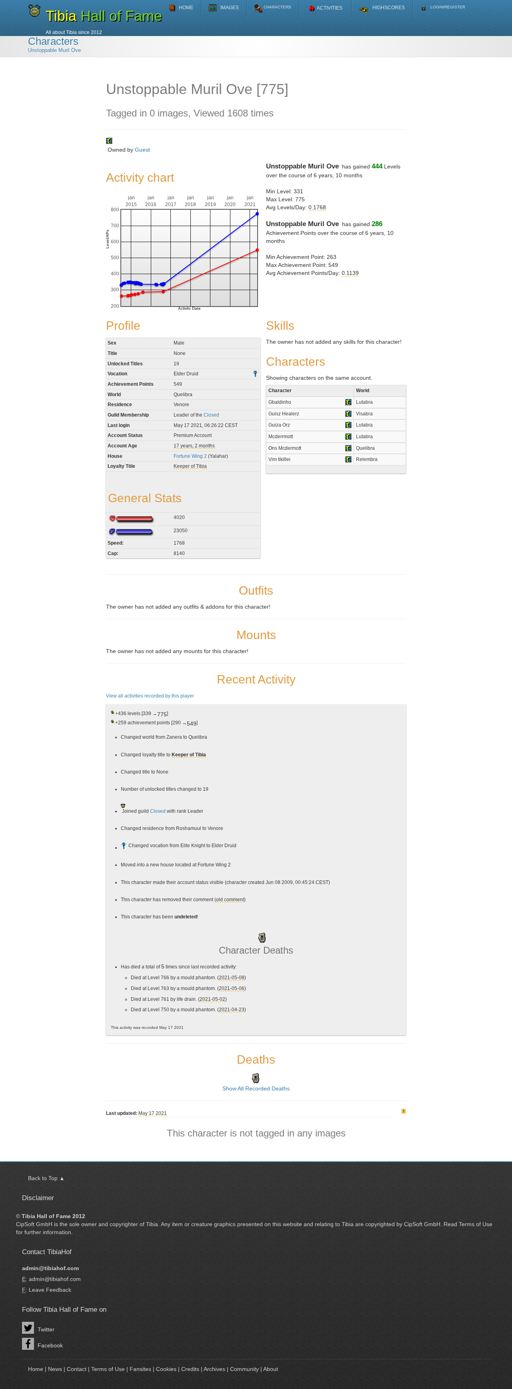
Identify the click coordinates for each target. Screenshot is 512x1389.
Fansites (140, 1369)
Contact (76, 1369)
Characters (53, 41)
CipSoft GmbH (34, 1224)
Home (35, 1369)
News (55, 1369)
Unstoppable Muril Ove (54, 50)
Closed (211, 414)
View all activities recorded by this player (150, 695)
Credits (190, 1369)
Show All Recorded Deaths (256, 1088)
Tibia (152, 1224)
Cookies (166, 1369)
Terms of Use (475, 1224)
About (270, 1369)
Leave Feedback (50, 1290)
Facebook (49, 1345)
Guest (142, 149)
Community (244, 1369)
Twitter (45, 1329)
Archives (214, 1369)
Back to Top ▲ (46, 1178)
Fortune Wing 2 (190, 456)
